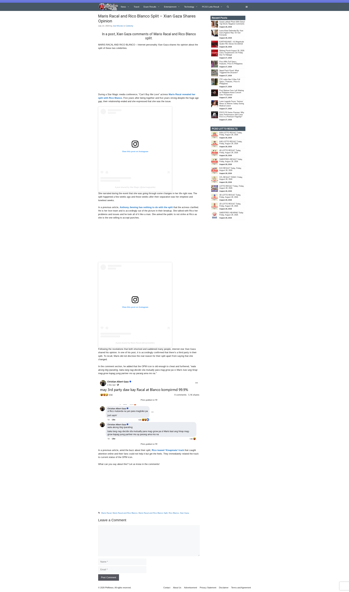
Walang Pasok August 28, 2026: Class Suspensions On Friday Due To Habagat (232, 53)
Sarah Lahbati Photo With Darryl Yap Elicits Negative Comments (232, 23)
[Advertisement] (149, 72)
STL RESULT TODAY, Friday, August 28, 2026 (231, 178)
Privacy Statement (208, 587)
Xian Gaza (184, 513)
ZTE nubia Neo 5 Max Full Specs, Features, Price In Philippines (229, 81)
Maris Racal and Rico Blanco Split (153, 513)
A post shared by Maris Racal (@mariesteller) (135, 343)
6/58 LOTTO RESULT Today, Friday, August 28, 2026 (230, 134)
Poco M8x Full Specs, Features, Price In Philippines (231, 63)
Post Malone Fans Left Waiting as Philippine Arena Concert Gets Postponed (231, 92)
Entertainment (170, 7)
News (123, 7)
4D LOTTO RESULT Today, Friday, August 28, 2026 (230, 151)
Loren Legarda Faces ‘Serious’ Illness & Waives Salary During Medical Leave (231, 103)
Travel (136, 7)
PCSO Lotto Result (210, 7)
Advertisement (190, 587)
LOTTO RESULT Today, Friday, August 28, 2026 (231, 187)
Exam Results (150, 7)
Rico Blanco (174, 513)
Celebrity (129, 26)
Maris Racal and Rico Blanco (125, 513)
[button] (228, 7)
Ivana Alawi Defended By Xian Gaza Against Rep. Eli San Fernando (231, 33)
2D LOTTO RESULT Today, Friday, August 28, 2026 (230, 205)
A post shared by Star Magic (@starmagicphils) (135, 187)
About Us (177, 587)
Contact (166, 587)
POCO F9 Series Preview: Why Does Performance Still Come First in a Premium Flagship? (231, 114)
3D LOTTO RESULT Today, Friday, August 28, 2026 (230, 196)
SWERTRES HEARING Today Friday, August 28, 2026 (231, 214)
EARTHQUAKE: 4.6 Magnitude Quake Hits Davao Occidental (231, 43)
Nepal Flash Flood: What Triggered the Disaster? (229, 71)
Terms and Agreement (241, 587)
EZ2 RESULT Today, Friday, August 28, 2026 (230, 169)
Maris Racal (106, 513)
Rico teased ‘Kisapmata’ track (168, 450)
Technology (189, 7)
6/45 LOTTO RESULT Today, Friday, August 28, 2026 (230, 142)
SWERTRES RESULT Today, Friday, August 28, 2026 (231, 160)
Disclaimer (223, 587)
